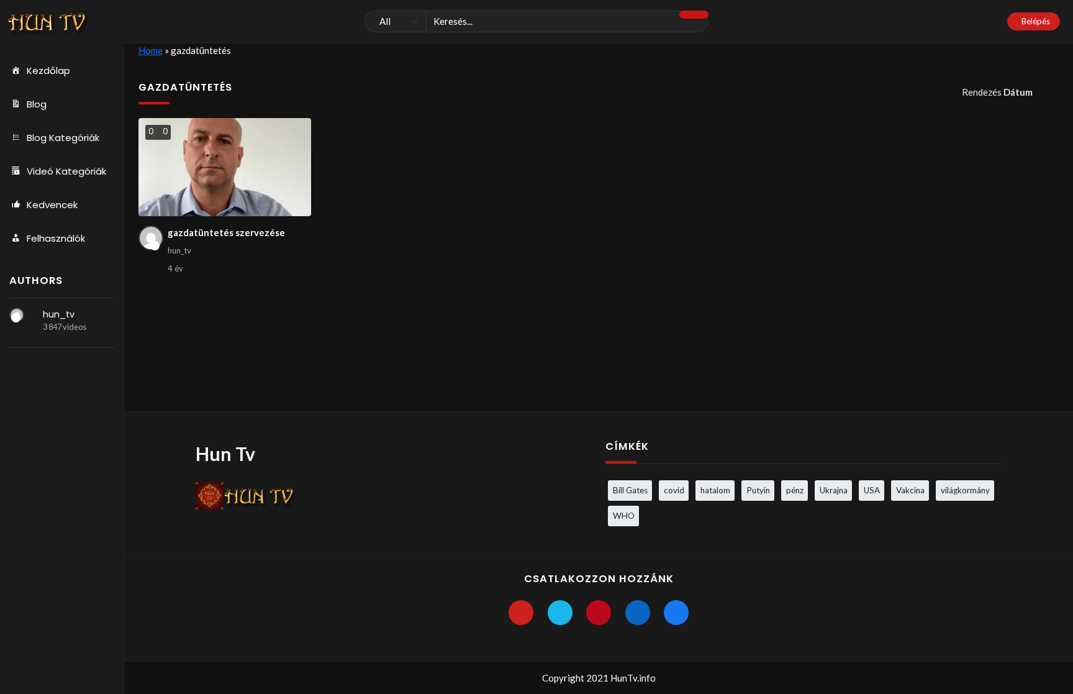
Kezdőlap (48, 70)
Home (150, 50)
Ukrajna (834, 490)
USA (872, 490)
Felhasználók (56, 238)
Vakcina (910, 490)
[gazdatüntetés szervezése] (225, 167)
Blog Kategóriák (63, 137)
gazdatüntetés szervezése (226, 232)
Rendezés (997, 92)
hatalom (715, 490)
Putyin (758, 490)
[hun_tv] (16, 315)
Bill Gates (630, 490)
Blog (37, 104)
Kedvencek (52, 204)
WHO (624, 516)
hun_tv (59, 314)
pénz (795, 490)
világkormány (965, 490)
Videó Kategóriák (66, 171)
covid (674, 490)
